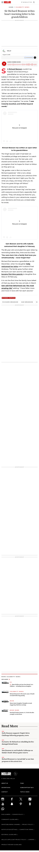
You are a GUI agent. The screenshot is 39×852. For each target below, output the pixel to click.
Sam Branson (27, 302)
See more (4, 679)
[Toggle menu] (2, 2)
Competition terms (26, 829)
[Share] (35, 58)
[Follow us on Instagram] (6, 799)
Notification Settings (9, 829)
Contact (4, 792)
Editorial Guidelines (9, 834)
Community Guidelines (9, 819)
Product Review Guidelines (11, 844)
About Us (4, 783)
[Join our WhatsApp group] (6, 808)
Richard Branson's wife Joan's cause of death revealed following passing (22, 694)
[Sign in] (34, 2)
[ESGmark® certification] (14, 773)
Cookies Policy (17, 814)
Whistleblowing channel (10, 824)
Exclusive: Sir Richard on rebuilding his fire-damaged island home (18, 743)
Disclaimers (5, 814)
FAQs (22, 783)
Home (11, 7)
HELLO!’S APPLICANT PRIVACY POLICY (13, 839)
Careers (31, 839)
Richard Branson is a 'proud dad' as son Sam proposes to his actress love (18, 760)
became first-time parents (12, 274)
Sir (8, 69)
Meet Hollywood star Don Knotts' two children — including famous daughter (21, 685)
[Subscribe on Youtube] (6, 804)
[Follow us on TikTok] (33, 799)
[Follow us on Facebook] (15, 799)
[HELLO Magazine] (7, 2)
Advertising (5, 787)
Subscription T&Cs (27, 787)
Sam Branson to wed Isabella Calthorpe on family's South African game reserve (17, 751)
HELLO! (9, 50)
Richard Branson (15, 69)
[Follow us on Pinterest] (24, 804)
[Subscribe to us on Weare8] (33, 804)
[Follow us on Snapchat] (15, 804)
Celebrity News (22, 7)
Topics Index (24, 792)
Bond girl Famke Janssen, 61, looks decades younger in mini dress (22, 713)
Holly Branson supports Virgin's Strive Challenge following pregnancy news (16, 734)
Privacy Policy (27, 824)
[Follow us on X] (24, 799)
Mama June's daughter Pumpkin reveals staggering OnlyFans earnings (21, 704)
